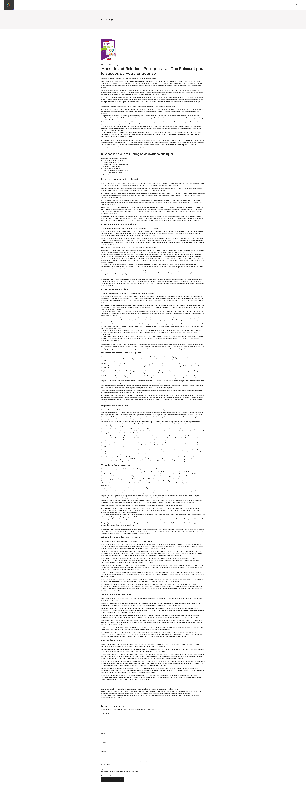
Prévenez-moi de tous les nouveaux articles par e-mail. (117, 776)
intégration (159, 693)
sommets (113, 697)
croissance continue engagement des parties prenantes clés (176, 691)
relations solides (177, 695)
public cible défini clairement (149, 695)
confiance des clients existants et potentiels (115, 691)
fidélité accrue (112, 693)
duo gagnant (200, 691)
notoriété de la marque (132, 695)
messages (121, 695)
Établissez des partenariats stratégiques (115, 164)
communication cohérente (157, 689)
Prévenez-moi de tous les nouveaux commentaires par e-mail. (120, 771)
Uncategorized (117, 65)
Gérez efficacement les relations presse (115, 170)
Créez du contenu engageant (112, 168)
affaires (103, 689)
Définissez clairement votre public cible (114, 158)
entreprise (104, 693)
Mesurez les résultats (109, 175)
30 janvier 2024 (106, 65)
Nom (103, 734)
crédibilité (153, 691)
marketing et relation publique (180, 693)
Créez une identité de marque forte (114, 160)
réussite (196, 695)
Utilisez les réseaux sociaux (111, 162)
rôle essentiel (105, 697)
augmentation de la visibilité (115, 689)
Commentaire (105, 713)
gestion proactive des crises (127, 693)
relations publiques (165, 695)
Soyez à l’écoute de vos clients (112, 173)
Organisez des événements (111, 166)
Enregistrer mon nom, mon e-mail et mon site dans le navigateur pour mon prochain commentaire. (131, 761)
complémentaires (172, 689)
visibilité (119, 697)
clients (146, 689)
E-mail (103, 743)
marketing (167, 693)
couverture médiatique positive (139, 691)
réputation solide (187, 695)
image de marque (142, 693)
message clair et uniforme (109, 695)
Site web (103, 752)
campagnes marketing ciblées (134, 689)
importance (152, 693)
